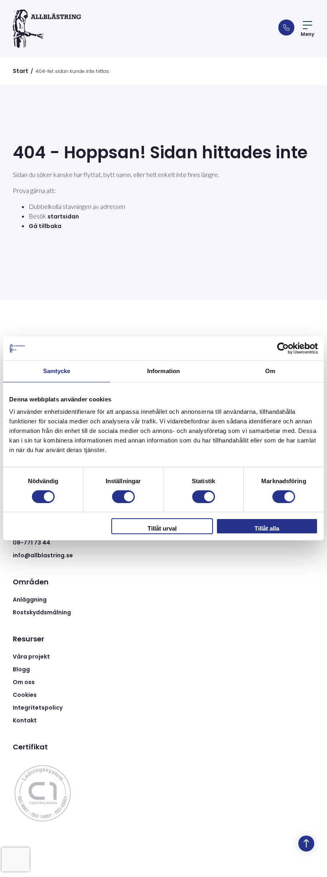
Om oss (24, 682)
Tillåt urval (162, 528)
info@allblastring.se (43, 555)
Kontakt (25, 720)
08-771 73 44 (31, 543)
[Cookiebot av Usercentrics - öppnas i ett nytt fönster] (283, 348)
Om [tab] (270, 371)
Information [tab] (163, 371)
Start (20, 71)
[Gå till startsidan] (47, 29)
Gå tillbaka (45, 226)
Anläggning (30, 600)
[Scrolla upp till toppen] (306, 843)
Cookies (25, 695)
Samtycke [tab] (57, 371)
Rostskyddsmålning (42, 612)
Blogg (21, 669)
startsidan (63, 216)
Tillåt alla (266, 528)
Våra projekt (31, 657)
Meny (307, 34)
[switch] (123, 496)
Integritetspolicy (38, 708)
